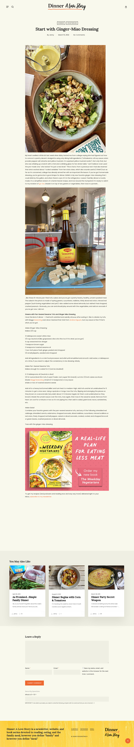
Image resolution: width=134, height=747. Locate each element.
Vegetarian (72, 23)
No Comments (79, 35)
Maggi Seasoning (37, 380)
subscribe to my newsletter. (41, 496)
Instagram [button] (84, 729)
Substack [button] (74, 729)
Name (27, 668)
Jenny (51, 35)
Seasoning (38, 320)
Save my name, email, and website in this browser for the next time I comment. (95, 671)
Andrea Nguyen (76, 320)
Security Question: (32, 691)
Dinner (61, 23)
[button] (7, 7)
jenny (15, 614)
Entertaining (96, 569)
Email (56, 668)
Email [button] (92, 729)
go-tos (42, 184)
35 (101, 614)
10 (21, 614)
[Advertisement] (67, 516)
